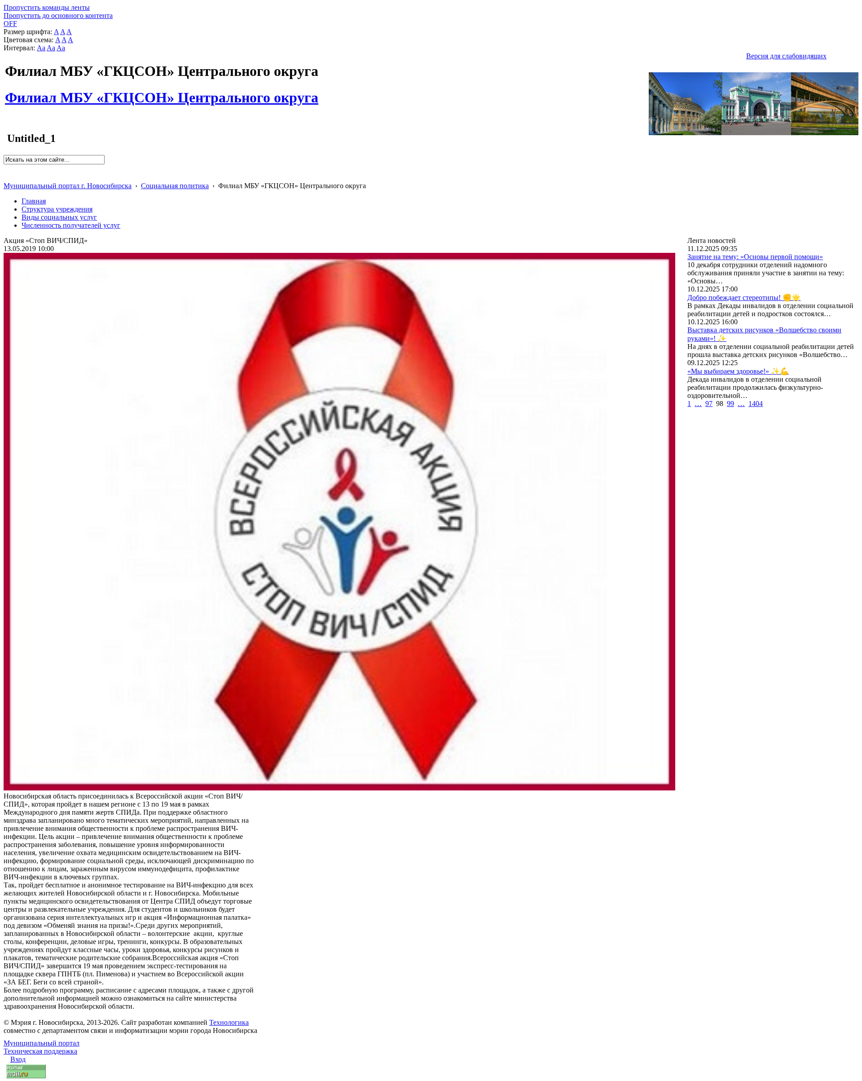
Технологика (229, 1022)
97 (708, 403)
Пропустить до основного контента (58, 15)
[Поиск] (6, 168)
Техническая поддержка (40, 1051)
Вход (18, 1059)
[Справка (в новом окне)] (7, 176)
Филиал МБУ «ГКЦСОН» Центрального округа (161, 92)
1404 (755, 403)
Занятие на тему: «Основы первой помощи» (755, 256)
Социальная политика (175, 186)
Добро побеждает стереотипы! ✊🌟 (743, 297)
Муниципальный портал (41, 1043)
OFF (10, 23)
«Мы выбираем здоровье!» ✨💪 (738, 371)
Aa (41, 48)
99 (730, 403)
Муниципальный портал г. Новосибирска (68, 186)
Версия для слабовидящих (786, 56)
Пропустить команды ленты (47, 7)
